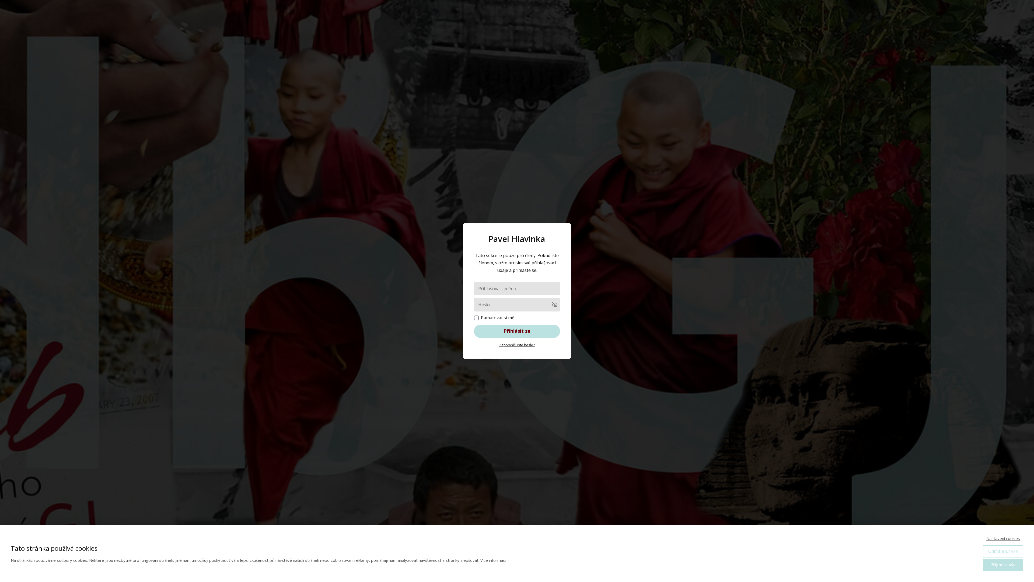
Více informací (493, 560)
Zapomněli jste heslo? (517, 344)
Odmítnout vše (1003, 551)
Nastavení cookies (1003, 538)
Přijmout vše (1003, 565)
